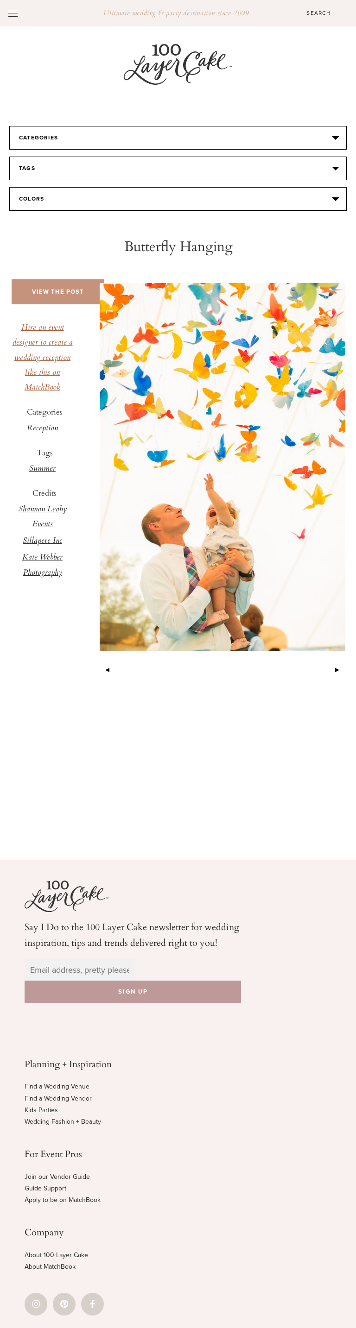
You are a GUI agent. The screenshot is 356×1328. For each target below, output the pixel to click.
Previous (110, 668)
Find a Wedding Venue (57, 1086)
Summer (42, 468)
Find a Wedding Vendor (58, 1098)
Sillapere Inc (42, 541)
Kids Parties (41, 1110)
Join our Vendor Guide (57, 1177)
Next (334, 668)
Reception (42, 428)
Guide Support (45, 1188)
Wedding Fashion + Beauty (63, 1122)
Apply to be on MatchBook (63, 1200)
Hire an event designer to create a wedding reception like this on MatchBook (43, 357)
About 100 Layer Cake (56, 1255)
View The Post (58, 292)
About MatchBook (50, 1267)
